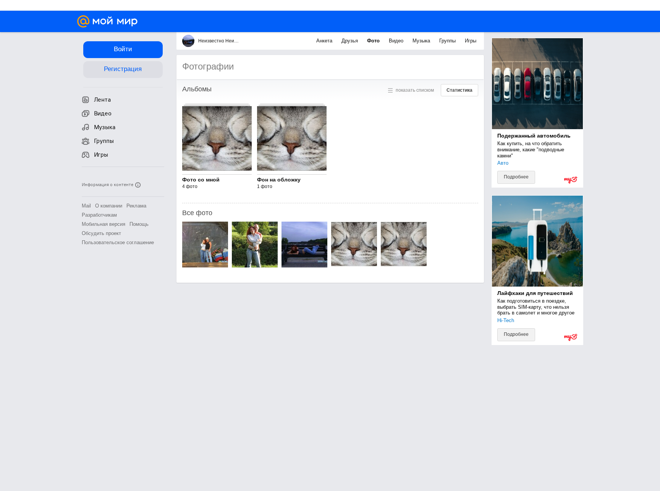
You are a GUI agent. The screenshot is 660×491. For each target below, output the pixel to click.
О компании (108, 206)
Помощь (139, 224)
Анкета (325, 41)
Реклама (136, 206)
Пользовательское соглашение (118, 242)
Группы (448, 41)
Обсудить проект (101, 233)
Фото (374, 41)
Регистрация (123, 69)
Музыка (422, 41)
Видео (397, 41)
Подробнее (516, 177)
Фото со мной (201, 180)
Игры (470, 41)
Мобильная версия (103, 224)
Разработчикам (99, 215)
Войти (123, 49)
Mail (86, 206)
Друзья (350, 41)
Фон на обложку (279, 180)
